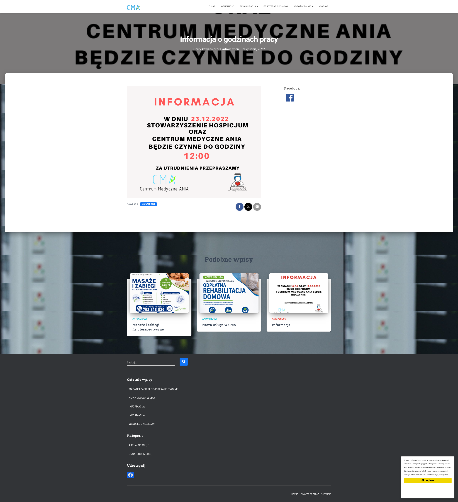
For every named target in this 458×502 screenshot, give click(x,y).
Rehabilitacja (248, 6)
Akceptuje (427, 480)
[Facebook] (130, 475)
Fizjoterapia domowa (276, 6)
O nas (212, 6)
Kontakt (323, 6)
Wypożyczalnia (303, 6)
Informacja (281, 325)
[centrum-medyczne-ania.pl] (133, 6)
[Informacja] (298, 292)
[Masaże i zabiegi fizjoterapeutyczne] (159, 292)
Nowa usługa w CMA (219, 325)
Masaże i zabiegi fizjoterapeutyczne (148, 327)
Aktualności (227, 6)
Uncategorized (139, 454)
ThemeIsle (325, 494)
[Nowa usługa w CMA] (229, 292)
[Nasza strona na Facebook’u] (290, 97)
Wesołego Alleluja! (142, 424)
